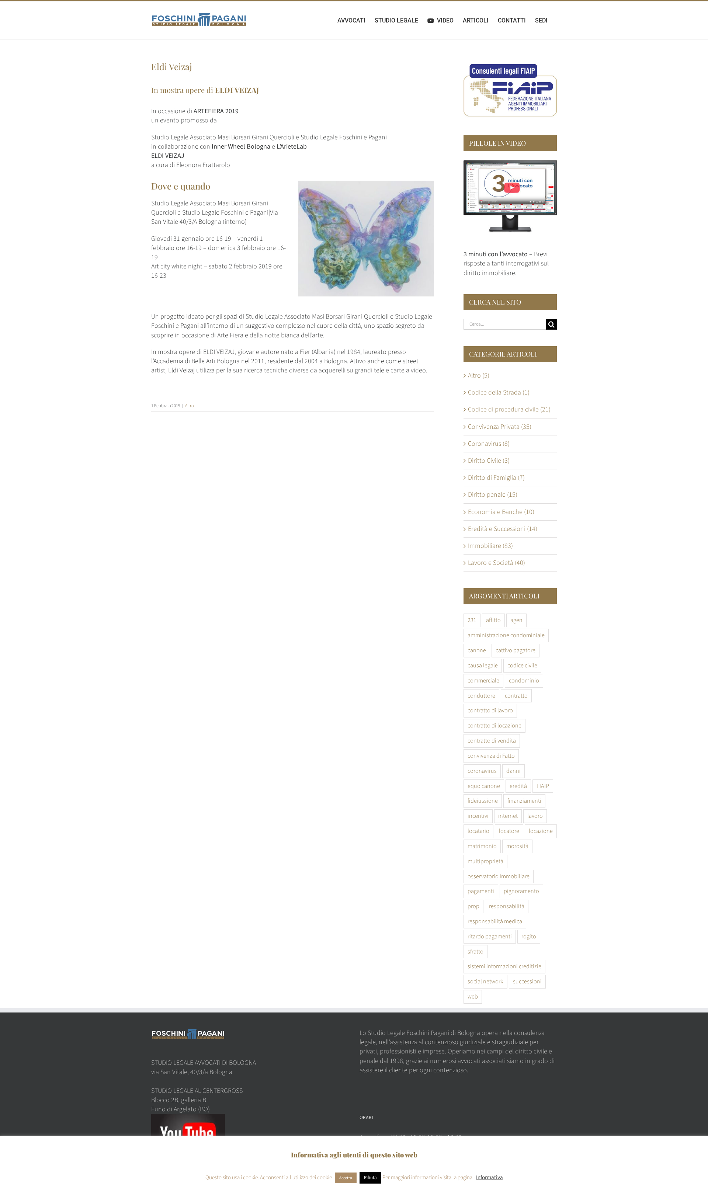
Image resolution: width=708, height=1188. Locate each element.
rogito (528, 936)
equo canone (484, 786)
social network (485, 981)
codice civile (522, 665)
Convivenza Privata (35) (499, 426)
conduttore (481, 695)
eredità (518, 786)
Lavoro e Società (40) (496, 562)
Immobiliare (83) (490, 545)
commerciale (483, 680)
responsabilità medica (495, 921)
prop (473, 906)
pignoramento (521, 891)
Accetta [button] (345, 1178)
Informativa (489, 1177)
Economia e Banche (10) (501, 512)
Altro (189, 406)
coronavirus (482, 771)
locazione (541, 831)
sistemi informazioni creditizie (504, 966)
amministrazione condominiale (506, 635)
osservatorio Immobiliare (499, 876)
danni (513, 771)
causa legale (483, 665)
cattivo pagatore (515, 650)
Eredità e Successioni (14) (502, 529)
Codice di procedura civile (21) (509, 409)
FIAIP (543, 786)
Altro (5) (478, 375)
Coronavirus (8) (489, 443)
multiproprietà (485, 861)
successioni (527, 981)
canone (477, 650)
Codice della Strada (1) (499, 392)
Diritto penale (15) (492, 494)
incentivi (478, 816)
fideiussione (483, 800)
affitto (493, 620)
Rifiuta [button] (370, 1177)
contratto (516, 695)
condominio (524, 680)
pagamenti (481, 891)
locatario (478, 831)
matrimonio (482, 846)
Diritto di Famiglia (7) (496, 477)
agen (516, 620)
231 (472, 620)
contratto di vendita (492, 740)
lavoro (535, 816)
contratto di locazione (494, 725)
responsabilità (506, 906)
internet (508, 816)
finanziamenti (524, 800)
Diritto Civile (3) (489, 460)
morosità (517, 846)
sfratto (475, 951)
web (473, 996)
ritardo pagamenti (490, 936)
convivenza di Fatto (491, 755)
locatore (509, 831)
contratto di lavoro (490, 710)
